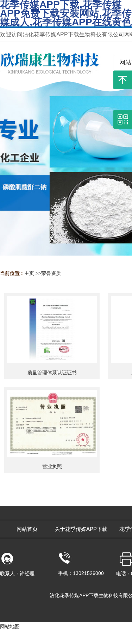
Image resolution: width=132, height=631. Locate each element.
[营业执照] (52, 423)
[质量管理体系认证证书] (52, 329)
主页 (29, 273)
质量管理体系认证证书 (52, 372)
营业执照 (52, 466)
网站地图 (10, 626)
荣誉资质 (51, 273)
